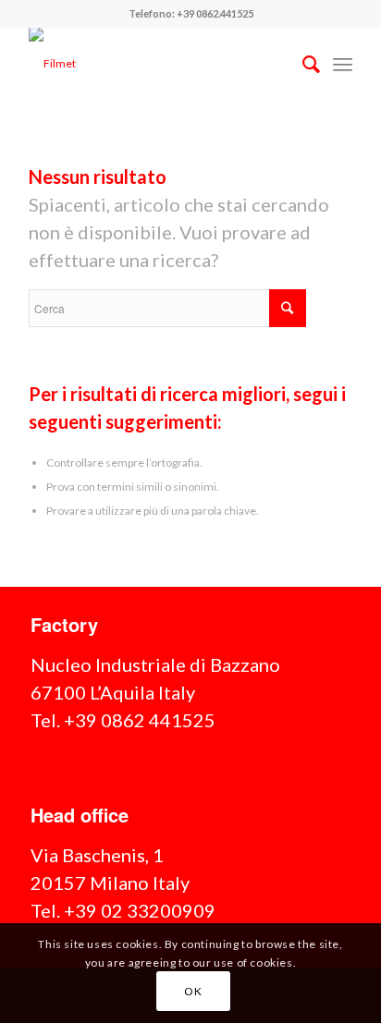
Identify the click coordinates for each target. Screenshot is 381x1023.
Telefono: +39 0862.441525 (191, 13)
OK (193, 991)
